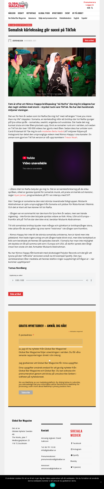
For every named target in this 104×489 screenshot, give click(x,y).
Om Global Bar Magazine (17, 18)
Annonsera (32, 18)
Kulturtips (20, 25)
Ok (52, 485)
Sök (88, 8)
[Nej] (101, 482)
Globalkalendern (65, 18)
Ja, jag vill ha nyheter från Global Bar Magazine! (42, 348)
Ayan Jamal (20, 195)
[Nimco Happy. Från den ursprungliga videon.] (52, 72)
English (76, 18)
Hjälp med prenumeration (48, 18)
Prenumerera (90, 2)
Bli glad (12, 25)
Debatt (21, 13)
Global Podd (44, 13)
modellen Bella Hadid (53, 131)
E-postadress (26, 335)
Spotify (76, 455)
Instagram (77, 449)
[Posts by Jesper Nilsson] (9, 40)
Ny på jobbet (77, 13)
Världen (11, 13)
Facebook (77, 443)
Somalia (28, 25)
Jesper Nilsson (18, 40)
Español (84, 18)
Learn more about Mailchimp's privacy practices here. (49, 386)
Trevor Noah (71, 137)
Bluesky (73, 461)
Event (67, 13)
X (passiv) (77, 467)
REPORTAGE (31, 13)
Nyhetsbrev (57, 13)
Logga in (90, 5)
